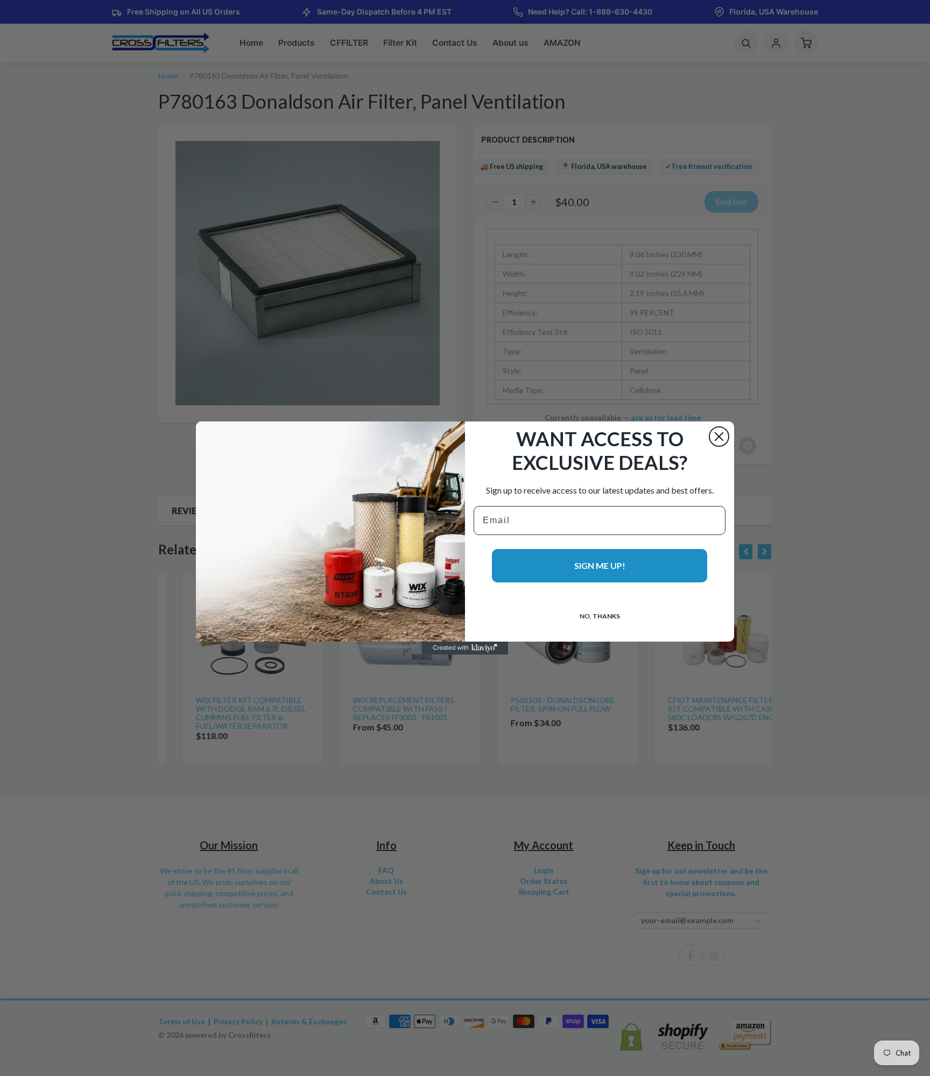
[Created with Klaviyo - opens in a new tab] (465, 648)
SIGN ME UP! (599, 565)
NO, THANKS (600, 616)
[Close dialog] (719, 436)
